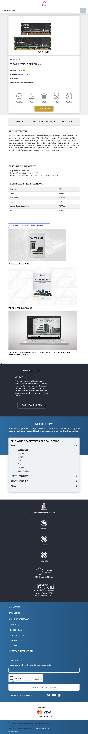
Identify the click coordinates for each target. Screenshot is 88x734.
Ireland (20, 460)
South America (19, 481)
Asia (13, 486)
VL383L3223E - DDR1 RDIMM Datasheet (28, 225)
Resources (67, 122)
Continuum (48, 716)
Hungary (21, 457)
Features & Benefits (44, 122)
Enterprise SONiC (16, 640)
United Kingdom (23, 471)
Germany (21, 453)
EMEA (14, 445)
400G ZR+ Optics (16, 630)
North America (19, 476)
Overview (20, 122)
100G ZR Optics (16, 625)
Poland (20, 464)
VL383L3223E (23, 74)
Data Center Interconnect (19, 635)
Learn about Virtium (31, 405)
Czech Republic (23, 450)
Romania (21, 467)
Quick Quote (44, 108)
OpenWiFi (13, 645)
